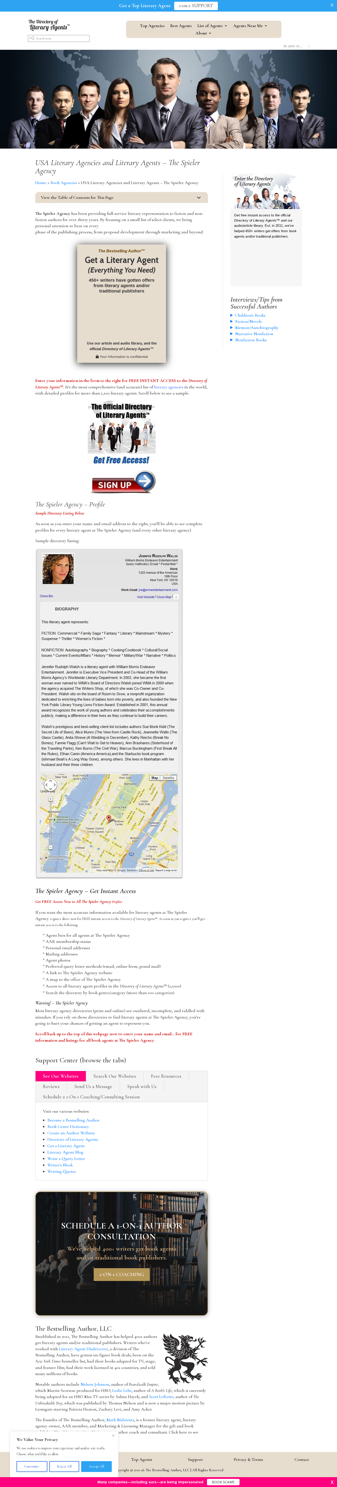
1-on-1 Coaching (121, 1274)
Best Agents (181, 26)
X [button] (332, 5)
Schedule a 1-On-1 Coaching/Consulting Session (91, 1097)
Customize (31, 1466)
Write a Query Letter (66, 1158)
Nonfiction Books (251, 340)
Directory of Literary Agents (72, 1139)
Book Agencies (63, 182)
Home (40, 182)
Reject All (64, 1466)
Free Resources (166, 1076)
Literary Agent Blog (65, 1152)
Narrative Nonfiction (254, 333)
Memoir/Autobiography (257, 327)
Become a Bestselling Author (73, 1120)
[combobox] (59, 38)
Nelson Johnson (94, 1384)
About (201, 33)
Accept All (96, 1466)
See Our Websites (60, 1076)
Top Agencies (152, 26)
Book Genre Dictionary (68, 1126)
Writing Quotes (61, 1171)
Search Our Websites (115, 1076)
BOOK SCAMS (223, 1482)
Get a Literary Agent (66, 1145)
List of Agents (210, 26)
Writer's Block (60, 1165)
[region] (64, 1454)
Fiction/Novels (248, 321)
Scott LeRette (161, 1396)
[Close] (113, 1435)
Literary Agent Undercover (83, 1348)
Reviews (51, 1086)
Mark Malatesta (120, 1419)
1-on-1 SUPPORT (196, 6)
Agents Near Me (248, 26)
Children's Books (250, 315)
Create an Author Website (71, 1133)
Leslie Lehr (121, 1390)
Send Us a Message (93, 1086)
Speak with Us (141, 1086)
